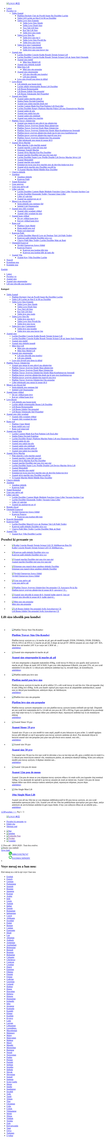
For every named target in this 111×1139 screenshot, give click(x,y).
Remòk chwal (12, 507)
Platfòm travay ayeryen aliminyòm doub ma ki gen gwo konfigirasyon (47, 133)
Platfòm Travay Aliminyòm (23, 121)
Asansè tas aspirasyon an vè (29, 199)
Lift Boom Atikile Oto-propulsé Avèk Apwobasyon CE (35, 611)
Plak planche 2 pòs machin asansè (31, 145)
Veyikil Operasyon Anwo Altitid (31, 245)
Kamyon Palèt (23, 179)
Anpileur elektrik (24, 177)
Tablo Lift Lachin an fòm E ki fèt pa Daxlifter (36, 18)
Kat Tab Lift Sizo (30, 30)
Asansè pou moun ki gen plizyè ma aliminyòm (37, 123)
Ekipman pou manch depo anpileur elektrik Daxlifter (34, 569)
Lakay (9, 8)
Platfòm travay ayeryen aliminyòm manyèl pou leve (39, 135)
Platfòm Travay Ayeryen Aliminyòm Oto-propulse (38, 138)
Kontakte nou (12, 265)
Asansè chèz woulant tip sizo (29, 213)
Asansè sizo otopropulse (27, 72)
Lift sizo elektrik (30, 77)
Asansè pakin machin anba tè (29, 99)
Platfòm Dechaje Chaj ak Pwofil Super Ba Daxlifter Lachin (42, 16)
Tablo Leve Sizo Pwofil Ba (34, 40)
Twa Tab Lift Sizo (30, 28)
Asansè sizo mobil (25, 59)
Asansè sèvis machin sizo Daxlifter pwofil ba (36, 167)
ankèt (14, 648)
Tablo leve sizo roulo (32, 33)
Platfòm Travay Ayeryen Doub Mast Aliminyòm (37, 128)
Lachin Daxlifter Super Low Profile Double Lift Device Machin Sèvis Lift (49, 157)
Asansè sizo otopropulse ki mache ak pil (34, 657)
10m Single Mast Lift (23, 794)
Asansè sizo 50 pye (22, 749)
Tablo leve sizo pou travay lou (35, 50)
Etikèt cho (10, 824)
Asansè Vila (17, 255)
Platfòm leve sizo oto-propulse (28, 702)
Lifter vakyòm (18, 189)
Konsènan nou (12, 262)
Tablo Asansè (17, 13)
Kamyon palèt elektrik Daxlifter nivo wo (34, 238)
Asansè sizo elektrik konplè (29, 64)
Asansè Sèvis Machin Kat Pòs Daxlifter (34, 152)
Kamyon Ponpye (24, 248)
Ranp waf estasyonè (26, 230)
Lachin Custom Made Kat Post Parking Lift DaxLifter (40, 106)
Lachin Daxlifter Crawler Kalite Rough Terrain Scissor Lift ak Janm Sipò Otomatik (52, 57)
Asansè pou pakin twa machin (30, 118)
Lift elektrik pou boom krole (29, 84)
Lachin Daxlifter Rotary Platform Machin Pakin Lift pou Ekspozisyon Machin (50, 108)
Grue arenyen (18, 184)
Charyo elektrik (18, 172)
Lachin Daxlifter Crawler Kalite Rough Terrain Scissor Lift (42, 55)
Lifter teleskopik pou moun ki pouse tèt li (34, 140)
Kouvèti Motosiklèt (14, 519)
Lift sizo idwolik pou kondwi (35, 74)
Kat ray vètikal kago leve (28, 221)
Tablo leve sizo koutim (32, 47)
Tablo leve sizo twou (31, 42)
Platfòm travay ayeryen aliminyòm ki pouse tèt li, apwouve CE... (39, 590)
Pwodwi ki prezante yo (16, 821)
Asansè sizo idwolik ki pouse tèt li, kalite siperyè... (33, 597)
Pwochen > (9, 812)
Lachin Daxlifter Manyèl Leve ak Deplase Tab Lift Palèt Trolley (44, 235)
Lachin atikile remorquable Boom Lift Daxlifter (37, 86)
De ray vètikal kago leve (27, 218)
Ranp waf (16, 223)
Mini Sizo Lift (23, 67)
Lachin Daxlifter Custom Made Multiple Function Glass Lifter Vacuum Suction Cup (53, 191)
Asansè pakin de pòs (26, 111)
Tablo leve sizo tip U (31, 38)
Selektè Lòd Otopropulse (28, 206)
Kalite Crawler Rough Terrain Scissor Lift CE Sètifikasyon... (38, 548)
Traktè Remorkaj (19, 182)
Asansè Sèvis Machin (21, 143)
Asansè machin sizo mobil (28, 162)
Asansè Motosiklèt (25, 160)
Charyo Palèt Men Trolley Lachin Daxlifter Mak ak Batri (41, 240)
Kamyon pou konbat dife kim (35, 250)
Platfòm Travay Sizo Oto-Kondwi (30, 635)
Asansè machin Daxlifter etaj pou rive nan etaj (37, 155)
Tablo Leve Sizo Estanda (28, 20)
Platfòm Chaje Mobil (26, 226)
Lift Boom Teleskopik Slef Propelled (33, 94)
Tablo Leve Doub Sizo (32, 25)
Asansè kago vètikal (20, 216)
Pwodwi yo (11, 11)
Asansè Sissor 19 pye (23, 727)
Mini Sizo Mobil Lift (31, 62)
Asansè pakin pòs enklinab (28, 116)
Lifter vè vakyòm (24, 196)
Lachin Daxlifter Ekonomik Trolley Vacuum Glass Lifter (41, 194)
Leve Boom (17, 81)
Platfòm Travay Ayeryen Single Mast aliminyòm (37, 125)
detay (19, 648)
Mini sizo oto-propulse (32, 69)
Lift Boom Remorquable (27, 89)
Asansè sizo (17, 52)
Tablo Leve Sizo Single (33, 23)
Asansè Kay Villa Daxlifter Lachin (32, 257)
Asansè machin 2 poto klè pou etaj (32, 147)
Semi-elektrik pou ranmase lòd (30, 204)
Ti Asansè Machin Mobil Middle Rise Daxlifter (37, 169)
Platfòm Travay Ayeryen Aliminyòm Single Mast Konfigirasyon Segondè (48, 130)
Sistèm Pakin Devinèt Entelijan (30, 101)
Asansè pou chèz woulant (23, 208)
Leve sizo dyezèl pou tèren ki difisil (32, 79)
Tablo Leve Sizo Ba (25, 35)
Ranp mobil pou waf (26, 228)
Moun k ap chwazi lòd (21, 201)
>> (15, 812)
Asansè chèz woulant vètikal (29, 211)
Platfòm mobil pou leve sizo (27, 680)
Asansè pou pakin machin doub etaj (32, 103)
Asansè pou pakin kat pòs (28, 113)
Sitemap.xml (11, 826)
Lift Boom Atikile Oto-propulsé (30, 91)
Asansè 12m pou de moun (26, 772)
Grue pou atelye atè (20, 186)
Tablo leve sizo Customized (29, 45)
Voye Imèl (5, 850)
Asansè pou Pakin (19, 96)
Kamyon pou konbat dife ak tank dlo (38, 252)
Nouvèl (9, 260)
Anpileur (15, 174)
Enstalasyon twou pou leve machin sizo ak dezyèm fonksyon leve (45, 165)
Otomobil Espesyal (20, 243)
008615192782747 (20, 854)
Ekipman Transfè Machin (28, 150)
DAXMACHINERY (21, 858)
